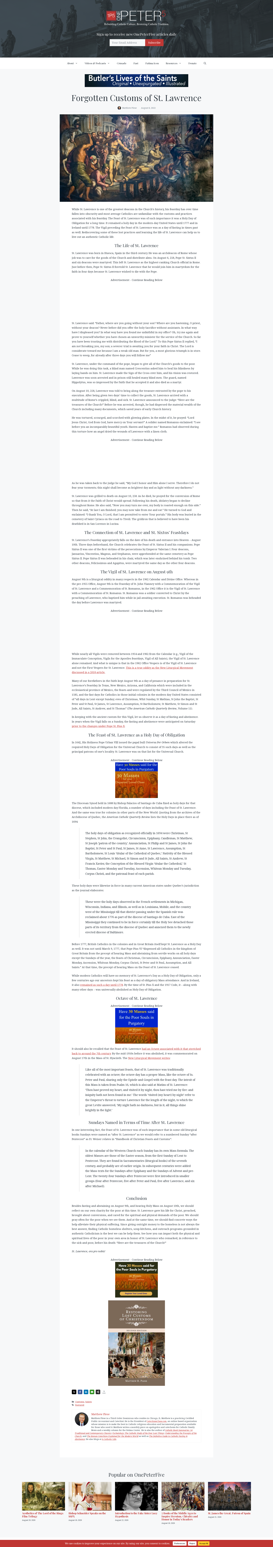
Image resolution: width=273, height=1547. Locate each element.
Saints (88, 1401)
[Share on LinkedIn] (86, 1392)
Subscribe (154, 42)
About (70, 63)
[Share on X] (74, 1392)
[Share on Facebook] (80, 1392)
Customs (79, 1401)
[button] (205, 63)
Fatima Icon (152, 63)
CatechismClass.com (157, 1421)
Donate (192, 63)
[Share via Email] (92, 1392)
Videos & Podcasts (95, 63)
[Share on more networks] (98, 1392)
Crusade (121, 63)
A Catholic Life (109, 1439)
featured (79, 1404)
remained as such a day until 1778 (101, 985)
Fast (136, 63)
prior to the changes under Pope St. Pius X (98, 726)
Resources (171, 63)
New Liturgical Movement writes (149, 1058)
